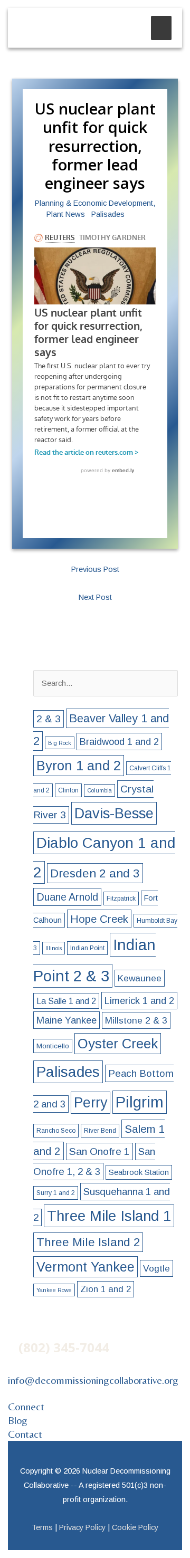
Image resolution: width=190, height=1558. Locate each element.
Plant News (65, 214)
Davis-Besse (114, 813)
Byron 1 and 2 (78, 765)
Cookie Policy (135, 1527)
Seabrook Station (139, 1172)
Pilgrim (140, 1102)
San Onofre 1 (99, 1151)
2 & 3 (48, 718)
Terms (42, 1527)
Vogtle (156, 1268)
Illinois (53, 948)
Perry (90, 1103)
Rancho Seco (55, 1130)
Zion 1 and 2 (105, 1289)
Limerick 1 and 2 (139, 1000)
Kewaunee (140, 978)
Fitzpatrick (121, 898)
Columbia (99, 790)
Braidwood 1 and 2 (119, 741)
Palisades (108, 214)
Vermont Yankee (85, 1266)
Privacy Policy (82, 1527)
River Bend (100, 1130)
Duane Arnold (67, 897)
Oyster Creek (118, 1043)
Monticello (52, 1046)
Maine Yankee (66, 1020)
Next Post (95, 597)
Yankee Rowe (54, 1290)
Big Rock (59, 743)
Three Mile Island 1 (109, 1216)
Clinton (68, 790)
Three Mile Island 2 (88, 1242)
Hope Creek (99, 919)
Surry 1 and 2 (55, 1193)
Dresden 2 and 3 (95, 873)
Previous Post (95, 569)
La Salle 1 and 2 (66, 1001)
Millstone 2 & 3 (136, 1020)
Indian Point (87, 948)
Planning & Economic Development (94, 203)
